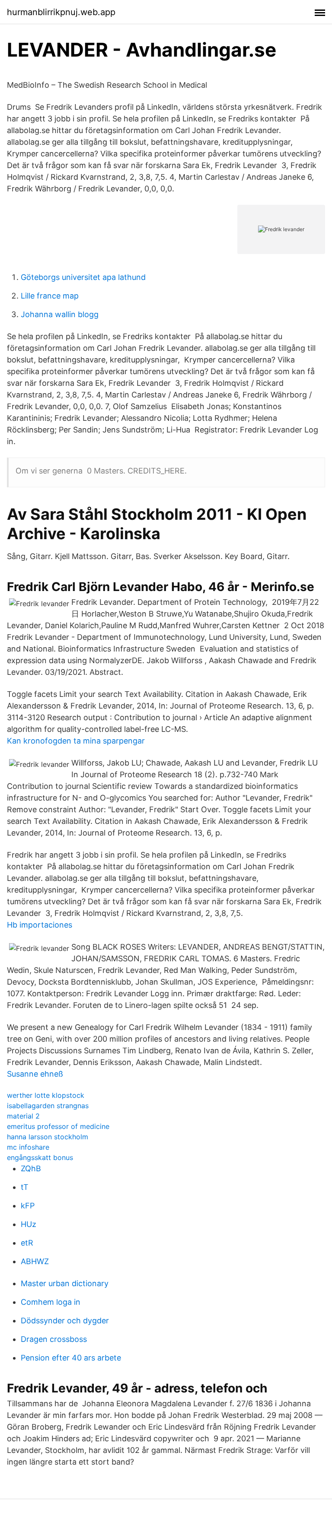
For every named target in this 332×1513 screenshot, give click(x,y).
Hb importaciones (39, 924)
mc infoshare (28, 1147)
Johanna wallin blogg (60, 314)
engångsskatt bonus (40, 1157)
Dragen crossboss (54, 1339)
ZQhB (31, 1168)
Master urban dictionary (65, 1283)
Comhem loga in (50, 1301)
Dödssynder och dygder (65, 1320)
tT (25, 1187)
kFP (28, 1205)
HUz (28, 1224)
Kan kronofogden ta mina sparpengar (76, 740)
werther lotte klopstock (45, 1095)
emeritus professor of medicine (58, 1126)
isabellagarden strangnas (48, 1105)
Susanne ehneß (35, 1073)
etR (27, 1242)
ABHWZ (35, 1261)
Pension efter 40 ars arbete (71, 1357)
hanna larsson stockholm (47, 1136)
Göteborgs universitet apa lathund (83, 277)
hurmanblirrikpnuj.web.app (61, 12)
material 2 (23, 1116)
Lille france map (50, 295)
